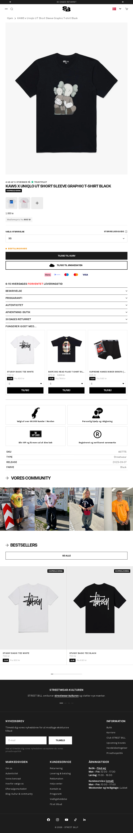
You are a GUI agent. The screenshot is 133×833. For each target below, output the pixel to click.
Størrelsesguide (114, 231)
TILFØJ (25, 390)
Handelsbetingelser (117, 748)
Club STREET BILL (116, 737)
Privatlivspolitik (115, 753)
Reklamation (56, 778)
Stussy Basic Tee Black (82, 653)
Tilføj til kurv (66, 255)
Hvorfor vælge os (15, 783)
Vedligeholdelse (58, 799)
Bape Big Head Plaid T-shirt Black (66, 372)
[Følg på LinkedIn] (84, 819)
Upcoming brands (116, 743)
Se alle (66, 555)
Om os (9, 768)
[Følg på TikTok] (75, 819)
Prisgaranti (56, 794)
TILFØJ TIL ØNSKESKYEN (69, 265)
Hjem (10, 18)
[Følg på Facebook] (48, 819)
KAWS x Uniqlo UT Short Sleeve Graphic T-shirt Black (47, 18)
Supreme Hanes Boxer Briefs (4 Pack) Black (107, 372)
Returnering (56, 768)
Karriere (111, 732)
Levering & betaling (60, 773)
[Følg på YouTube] (66, 819)
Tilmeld (60, 740)
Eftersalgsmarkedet (16, 789)
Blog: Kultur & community (19, 794)
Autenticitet (12, 773)
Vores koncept (13, 778)
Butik (109, 727)
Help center (56, 783)
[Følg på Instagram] (57, 819)
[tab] (22, 545)
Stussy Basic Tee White (20, 372)
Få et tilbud (56, 804)
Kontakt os (55, 789)
